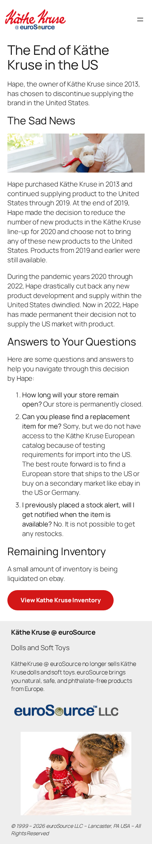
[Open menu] (140, 19)
